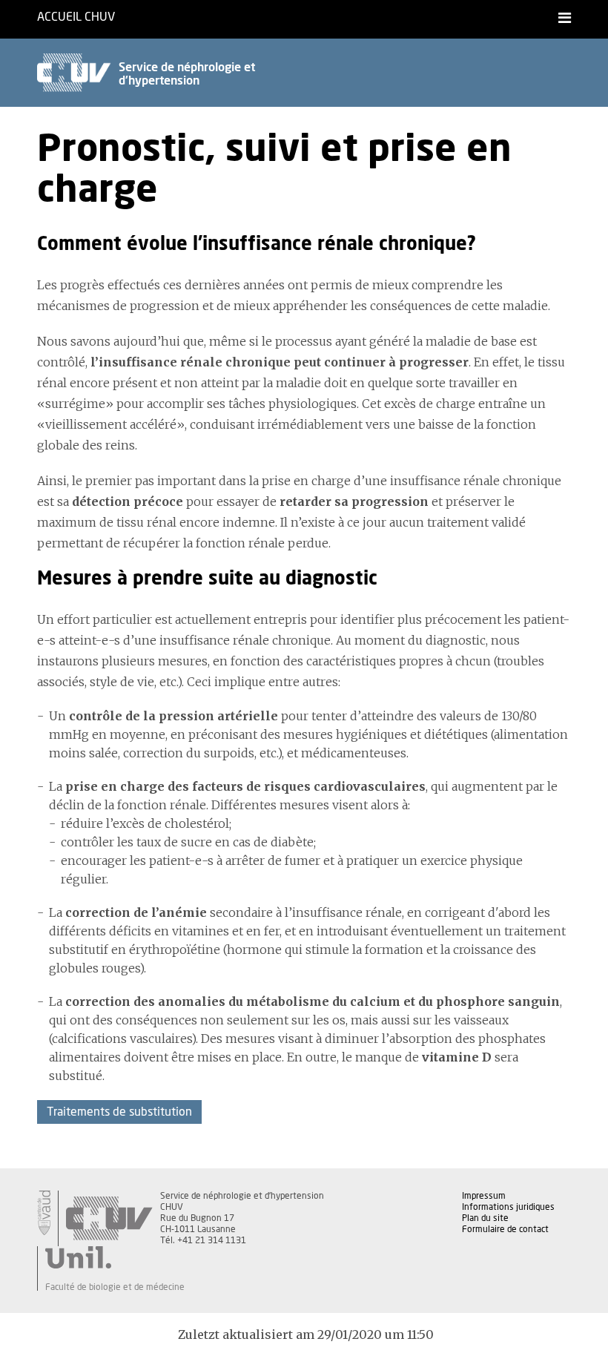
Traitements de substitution (119, 1112)
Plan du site (485, 1218)
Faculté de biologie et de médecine (115, 1287)
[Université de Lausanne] (115, 1257)
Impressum (484, 1195)
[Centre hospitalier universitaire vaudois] (109, 1218)
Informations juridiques (508, 1206)
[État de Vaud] (43, 1213)
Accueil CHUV (76, 17)
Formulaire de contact (505, 1229)
